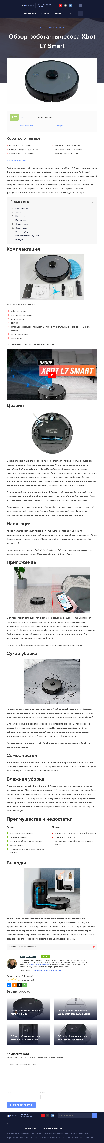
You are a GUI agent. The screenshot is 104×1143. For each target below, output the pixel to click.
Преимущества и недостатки (28, 236)
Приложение (21, 220)
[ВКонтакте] (9, 985)
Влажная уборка (22, 232)
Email (43, 1092)
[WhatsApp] (24, 985)
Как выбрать (30, 13)
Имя (9, 1092)
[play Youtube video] (52, 374)
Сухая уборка (21, 224)
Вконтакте (37, 970)
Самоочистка (21, 228)
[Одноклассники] (14, 985)
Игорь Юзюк (28, 956)
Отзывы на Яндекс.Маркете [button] (23, 946)
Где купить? (61, 125)
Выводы (19, 240)
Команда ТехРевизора (39, 964)
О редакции (12, 1124)
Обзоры (45, 13)
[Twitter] (19, 985)
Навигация (20, 216)
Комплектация (21, 208)
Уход (69, 13)
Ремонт (58, 13)
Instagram (57, 970)
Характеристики (26, 125)
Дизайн (18, 212)
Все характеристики (16, 160)
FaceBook (47, 970)
